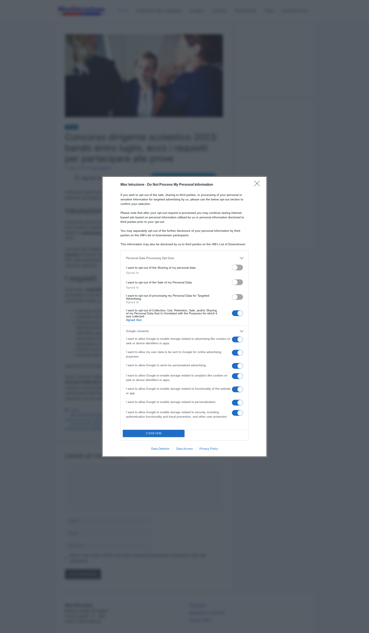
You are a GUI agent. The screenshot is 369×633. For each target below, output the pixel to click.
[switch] (237, 267)
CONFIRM (154, 433)
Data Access (184, 448)
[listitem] (184, 258)
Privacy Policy (208, 448)
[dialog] (184, 316)
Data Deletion (160, 448)
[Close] (258, 185)
